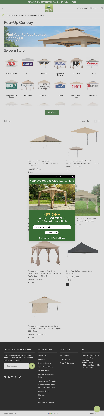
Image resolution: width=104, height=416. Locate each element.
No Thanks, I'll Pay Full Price (52, 238)
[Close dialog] (72, 176)
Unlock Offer (51, 233)
